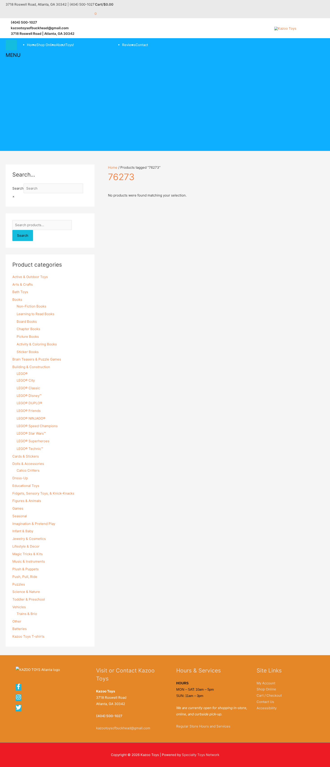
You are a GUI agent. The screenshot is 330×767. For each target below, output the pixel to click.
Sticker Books (28, 352)
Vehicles (19, 607)
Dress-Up (20, 478)
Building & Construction (31, 367)
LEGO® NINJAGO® (31, 418)
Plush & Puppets (25, 569)
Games (17, 508)
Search (18, 188)
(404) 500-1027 (109, 716)
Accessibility (267, 708)
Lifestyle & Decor (26, 546)
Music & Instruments (28, 561)
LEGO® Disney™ (29, 395)
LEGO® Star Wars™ (31, 433)
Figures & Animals (26, 501)
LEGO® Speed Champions (37, 426)
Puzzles (18, 584)
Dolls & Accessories (28, 464)
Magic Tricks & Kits (27, 554)
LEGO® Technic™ (30, 448)
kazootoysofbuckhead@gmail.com (123, 728)
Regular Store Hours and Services (203, 726)
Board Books (27, 321)
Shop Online (46, 45)
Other (16, 621)
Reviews (129, 45)
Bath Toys (20, 292)
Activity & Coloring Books (37, 344)
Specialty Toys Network (200, 755)
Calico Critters (28, 470)
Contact (142, 45)
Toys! (69, 45)
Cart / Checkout (269, 695)
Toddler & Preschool (28, 599)
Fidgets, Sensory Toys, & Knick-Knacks (43, 493)
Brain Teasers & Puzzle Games (36, 359)
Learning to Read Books (35, 314)
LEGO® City (26, 380)
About (60, 45)
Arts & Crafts (22, 284)
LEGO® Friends (29, 411)
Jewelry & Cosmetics (29, 539)
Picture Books (28, 336)
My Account (266, 683)
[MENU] (11, 45)
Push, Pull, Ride (24, 577)
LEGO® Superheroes (33, 441)
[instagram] (20, 698)
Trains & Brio (27, 614)
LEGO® (22, 373)
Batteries (19, 629)
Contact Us (265, 702)
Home (31, 45)
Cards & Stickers (25, 456)
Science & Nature (26, 592)
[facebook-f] (20, 688)
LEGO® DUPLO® (29, 403)
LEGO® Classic (28, 388)
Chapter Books (28, 329)
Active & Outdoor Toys (30, 277)
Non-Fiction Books (31, 306)
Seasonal (19, 516)
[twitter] (19, 709)
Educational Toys (25, 486)
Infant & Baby (22, 531)
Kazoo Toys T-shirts (28, 636)
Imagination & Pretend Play (33, 524)
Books (17, 299)
